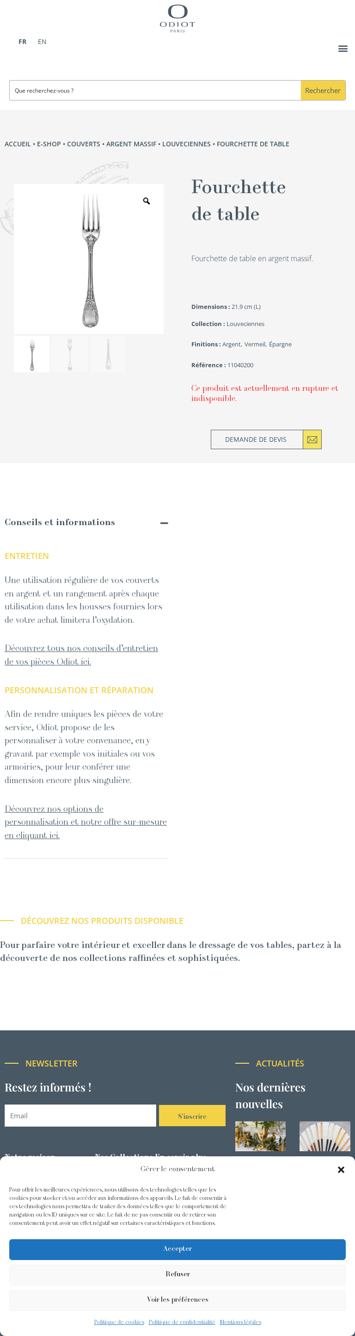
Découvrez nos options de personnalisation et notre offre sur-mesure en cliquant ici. (86, 822)
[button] (341, 1169)
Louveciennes (186, 143)
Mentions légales (240, 1322)
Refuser (177, 1274)
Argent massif (131, 143)
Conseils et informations (60, 523)
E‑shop (49, 143)
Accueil (18, 143)
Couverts (83, 143)
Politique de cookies (119, 1322)
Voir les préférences (177, 1300)
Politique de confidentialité (182, 1322)
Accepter (177, 1249)
